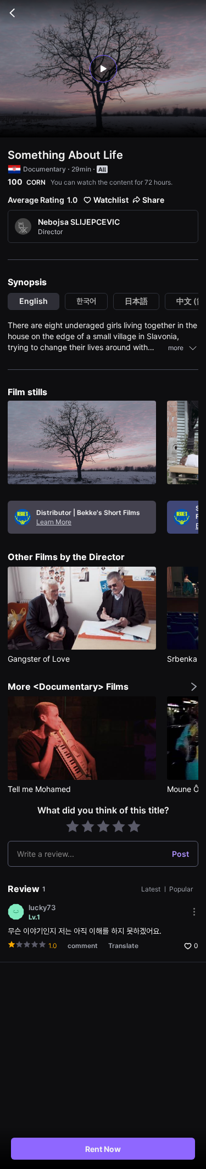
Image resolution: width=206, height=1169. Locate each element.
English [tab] (33, 301)
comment (83, 945)
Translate (123, 945)
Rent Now (103, 1149)
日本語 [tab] (136, 301)
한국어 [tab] (86, 301)
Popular (181, 889)
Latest (151, 889)
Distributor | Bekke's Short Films (88, 512)
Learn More (53, 522)
